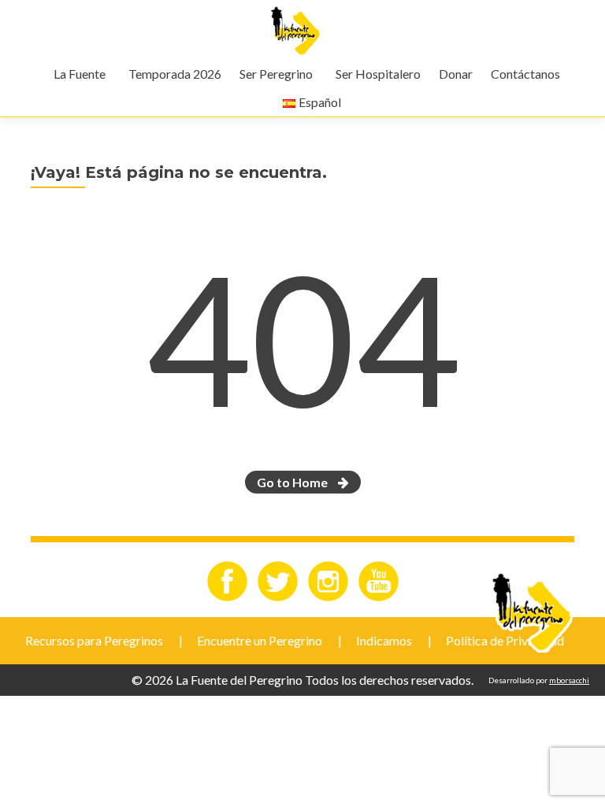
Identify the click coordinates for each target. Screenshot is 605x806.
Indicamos (384, 640)
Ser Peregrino (276, 73)
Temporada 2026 (174, 73)
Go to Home (293, 482)
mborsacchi (569, 680)
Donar (456, 73)
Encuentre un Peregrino (259, 640)
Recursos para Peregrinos (94, 640)
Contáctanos (525, 73)
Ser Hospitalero (378, 73)
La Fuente (80, 73)
